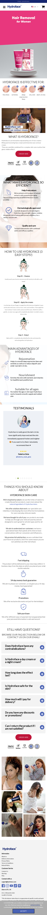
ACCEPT (23, 911)
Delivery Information (8, 859)
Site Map (4, 873)
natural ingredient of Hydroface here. (23, 504)
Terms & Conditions (7, 863)
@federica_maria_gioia (23, 457)
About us (4, 856)
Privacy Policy (6, 861)
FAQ (3, 876)
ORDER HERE (23, 154)
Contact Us (5, 871)
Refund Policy (6, 865)
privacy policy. (35, 905)
